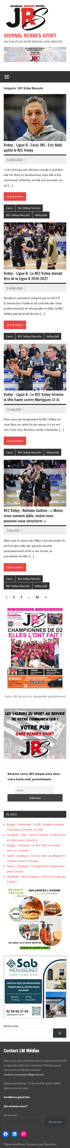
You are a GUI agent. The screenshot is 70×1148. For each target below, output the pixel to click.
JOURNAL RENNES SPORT (30, 35)
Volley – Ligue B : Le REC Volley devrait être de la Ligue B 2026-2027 (33, 276)
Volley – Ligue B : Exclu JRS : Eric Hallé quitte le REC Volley (33, 147)
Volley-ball (41, 215)
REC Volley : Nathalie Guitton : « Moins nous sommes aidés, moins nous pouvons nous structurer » (33, 516)
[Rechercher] (59, 1033)
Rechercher (11, 1026)
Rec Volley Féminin (29, 208)
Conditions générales (17, 1097)
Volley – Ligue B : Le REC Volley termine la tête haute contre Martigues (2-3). (33, 397)
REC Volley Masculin (18, 215)
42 (37, 597)
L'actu (9, 208)
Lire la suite (14, 196)
